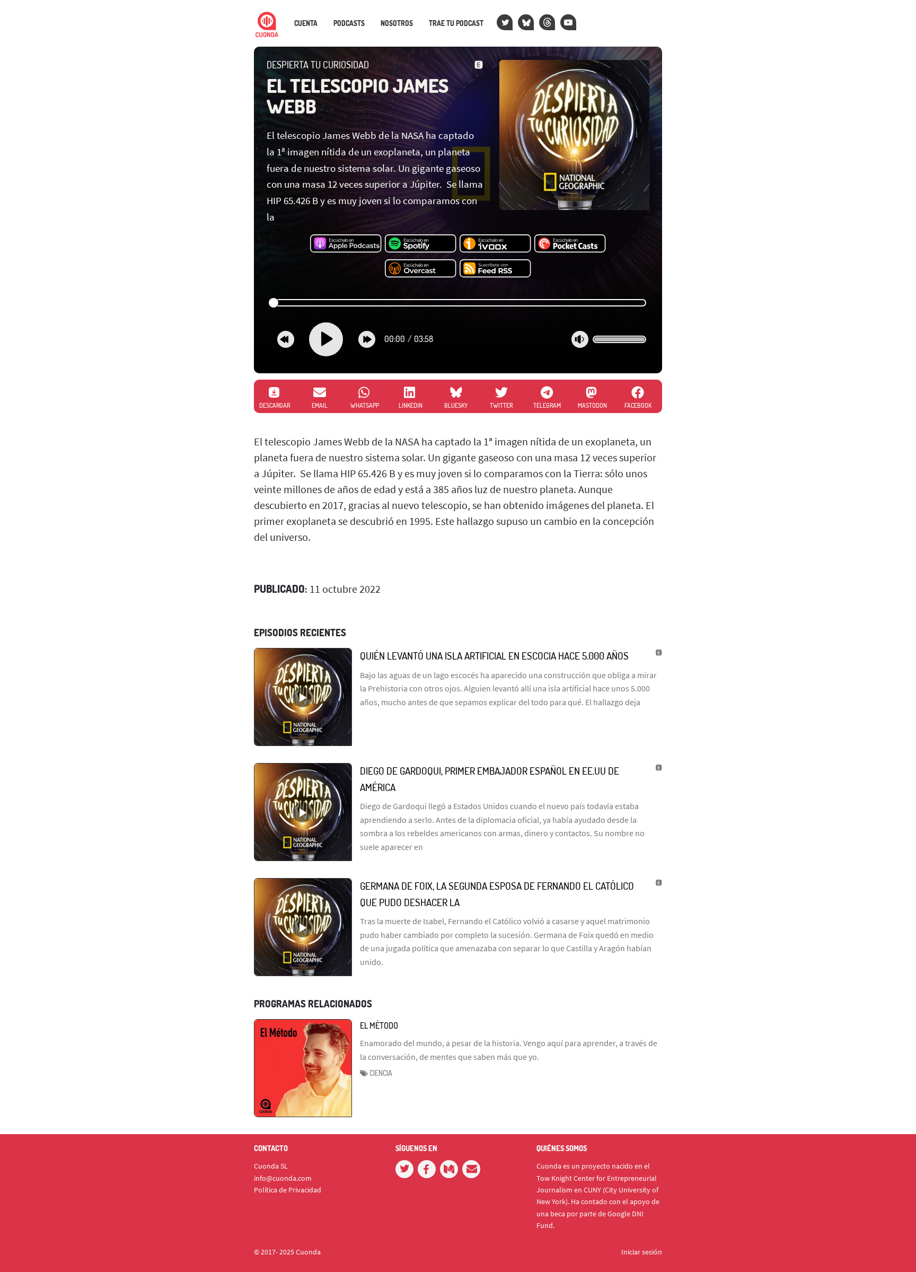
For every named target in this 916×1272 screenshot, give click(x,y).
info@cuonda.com (283, 1178)
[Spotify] (420, 243)
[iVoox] (495, 243)
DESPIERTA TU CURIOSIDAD (318, 65)
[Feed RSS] (495, 268)
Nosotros (397, 23)
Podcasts (349, 23)
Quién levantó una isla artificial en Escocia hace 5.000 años (494, 655)
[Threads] (547, 22)
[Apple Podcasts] (346, 243)
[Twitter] (505, 22)
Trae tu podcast (456, 23)
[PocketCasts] (570, 243)
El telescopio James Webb (357, 96)
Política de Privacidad (287, 1190)
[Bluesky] (526, 22)
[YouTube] (568, 22)
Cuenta (306, 23)
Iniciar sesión (641, 1252)
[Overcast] (420, 268)
